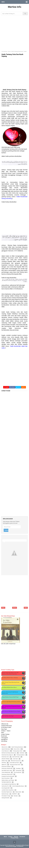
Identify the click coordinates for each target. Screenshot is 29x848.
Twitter (18, 387)
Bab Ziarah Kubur (16, 756)
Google (6, 387)
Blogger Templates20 (18, 846)
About (5, 836)
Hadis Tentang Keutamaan (17, 747)
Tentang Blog (18, 770)
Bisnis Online (17, 749)
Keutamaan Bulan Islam (15, 764)
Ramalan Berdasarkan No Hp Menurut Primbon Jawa (10, 692)
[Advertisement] (14, 32)
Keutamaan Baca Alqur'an (7, 754)
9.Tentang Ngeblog (6, 741)
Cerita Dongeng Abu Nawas (18, 786)
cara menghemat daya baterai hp (9, 784)
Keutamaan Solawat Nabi (7, 768)
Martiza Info (12, 845)
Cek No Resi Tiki (5, 786)
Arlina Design (25, 845)
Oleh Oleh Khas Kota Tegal (7, 716)
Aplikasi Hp (4, 764)
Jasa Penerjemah (17, 772)
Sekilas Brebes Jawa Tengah (8, 780)
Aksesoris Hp (4, 747)
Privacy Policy (14, 837)
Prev (3, 607)
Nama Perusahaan (6, 778)
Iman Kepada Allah (6, 788)
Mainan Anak (18, 791)
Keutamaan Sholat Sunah (7, 774)
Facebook (12, 387)
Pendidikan (18, 768)
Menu (3, 2)
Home (14, 607)
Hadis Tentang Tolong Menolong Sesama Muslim (10, 683)
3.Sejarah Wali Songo (6, 724)
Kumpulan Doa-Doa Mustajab (8, 776)
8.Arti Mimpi (4, 739)
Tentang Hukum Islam (17, 750)
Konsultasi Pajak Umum (7, 791)
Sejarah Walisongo (6, 749)
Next (26, 607)
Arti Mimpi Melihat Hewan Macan (9, 687)
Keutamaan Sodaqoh (6, 766)
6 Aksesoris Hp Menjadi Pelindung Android (11, 701)
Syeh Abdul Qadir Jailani (7, 770)
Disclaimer (22, 836)
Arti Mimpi (4, 762)
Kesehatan (22, 752)
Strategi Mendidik (5, 797)
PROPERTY (14, 793)
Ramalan (16, 795)
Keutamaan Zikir (5, 756)
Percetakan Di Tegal (6, 795)
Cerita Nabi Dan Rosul (14, 762)
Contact (10, 836)
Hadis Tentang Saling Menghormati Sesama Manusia (11, 707)
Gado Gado (15, 758)
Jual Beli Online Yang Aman (8, 790)
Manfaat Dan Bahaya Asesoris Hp (9, 752)
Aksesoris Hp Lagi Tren (16, 760)
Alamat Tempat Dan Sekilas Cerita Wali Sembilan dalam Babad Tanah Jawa (10, 673)
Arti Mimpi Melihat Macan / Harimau (10, 677)
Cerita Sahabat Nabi (6, 772)
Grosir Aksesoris (5, 750)
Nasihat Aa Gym (5, 793)
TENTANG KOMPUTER (6, 782)
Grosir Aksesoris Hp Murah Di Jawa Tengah (11, 711)
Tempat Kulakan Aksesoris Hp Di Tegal (10, 697)
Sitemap (16, 836)
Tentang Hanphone (21, 754)
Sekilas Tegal (4, 760)
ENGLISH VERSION (5, 758)
